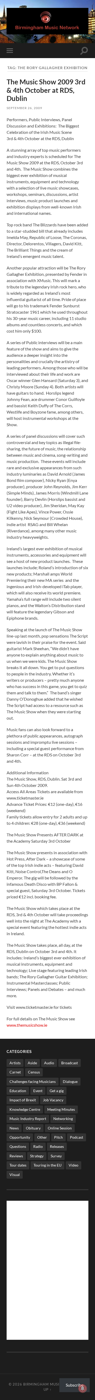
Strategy (37, 1156)
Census (34, 1072)
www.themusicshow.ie (27, 1024)
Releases (57, 1146)
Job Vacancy (53, 1100)
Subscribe (74, 1384)
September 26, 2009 (24, 108)
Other (42, 1137)
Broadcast (69, 1063)
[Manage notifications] (82, 1388)
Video (73, 1165)
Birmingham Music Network (52, 1384)
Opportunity (20, 1137)
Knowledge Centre (25, 1109)
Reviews (16, 1156)
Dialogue (70, 1081)
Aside (32, 1063)
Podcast (76, 1137)
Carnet (15, 1072)
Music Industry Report (28, 1118)
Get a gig (57, 1090)
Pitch (58, 1137)
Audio (49, 1063)
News (14, 1128)
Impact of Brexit (23, 1100)
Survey (56, 1156)
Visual (15, 1174)
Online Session (60, 1128)
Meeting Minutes (61, 1109)
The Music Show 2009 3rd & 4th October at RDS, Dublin (46, 90)
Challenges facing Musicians (33, 1081)
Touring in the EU (47, 1165)
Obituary (33, 1128)
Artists (15, 1063)
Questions (18, 1146)
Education (18, 1090)
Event (37, 1090)
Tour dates (18, 1165)
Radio (38, 1146)
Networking (63, 1118)
